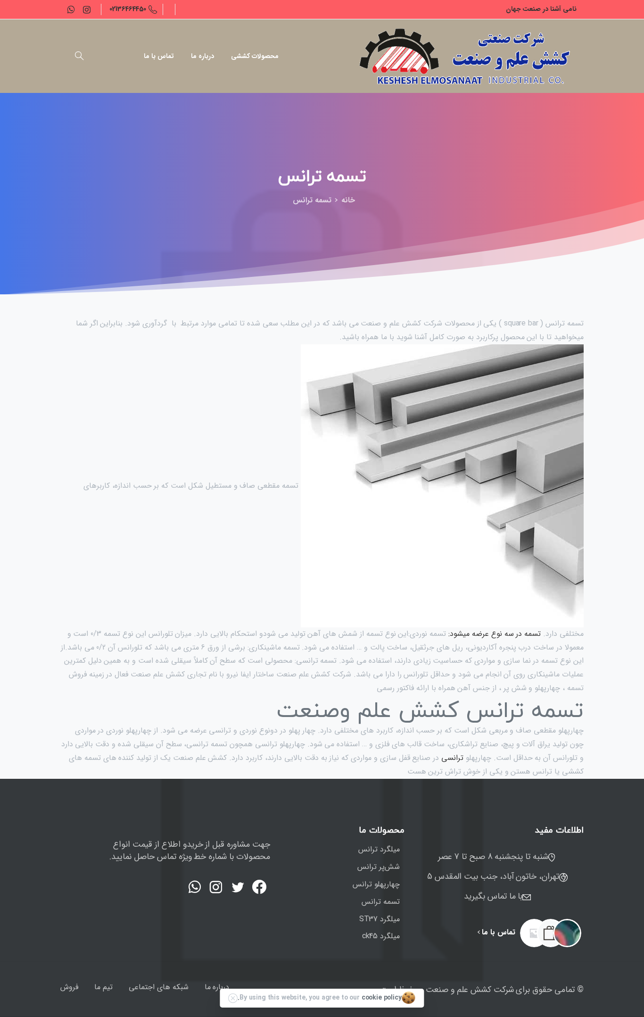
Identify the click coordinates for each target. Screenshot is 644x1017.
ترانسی (451, 758)
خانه (348, 200)
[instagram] (87, 9)
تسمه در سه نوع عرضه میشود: (494, 634)
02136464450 (127, 9)
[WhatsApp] (71, 9)
